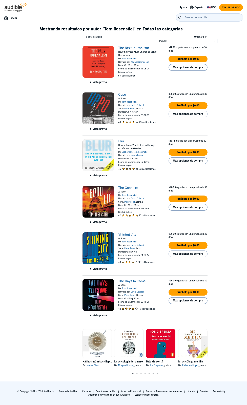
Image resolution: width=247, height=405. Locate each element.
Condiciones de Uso (106, 391)
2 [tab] (137, 374)
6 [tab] (153, 374)
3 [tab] (141, 374)
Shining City (127, 235)
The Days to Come (132, 281)
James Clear (92, 365)
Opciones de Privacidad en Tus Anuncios (109, 394)
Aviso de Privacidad (131, 391)
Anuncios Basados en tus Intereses (164, 391)
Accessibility (219, 391)
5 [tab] (149, 374)
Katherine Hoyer (190, 365)
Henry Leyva (137, 155)
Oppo (122, 95)
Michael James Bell (140, 62)
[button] (188, 59)
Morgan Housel (125, 365)
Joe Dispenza (156, 365)
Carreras (86, 391)
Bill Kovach (127, 152)
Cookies (204, 391)
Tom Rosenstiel (129, 58)
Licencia (191, 391)
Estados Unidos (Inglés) (147, 394)
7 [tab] (157, 374)
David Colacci (137, 105)
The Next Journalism (133, 48)
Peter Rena (129, 108)
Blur (121, 141)
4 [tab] (145, 374)
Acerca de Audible (68, 391)
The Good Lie (128, 188)
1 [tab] (133, 374)
